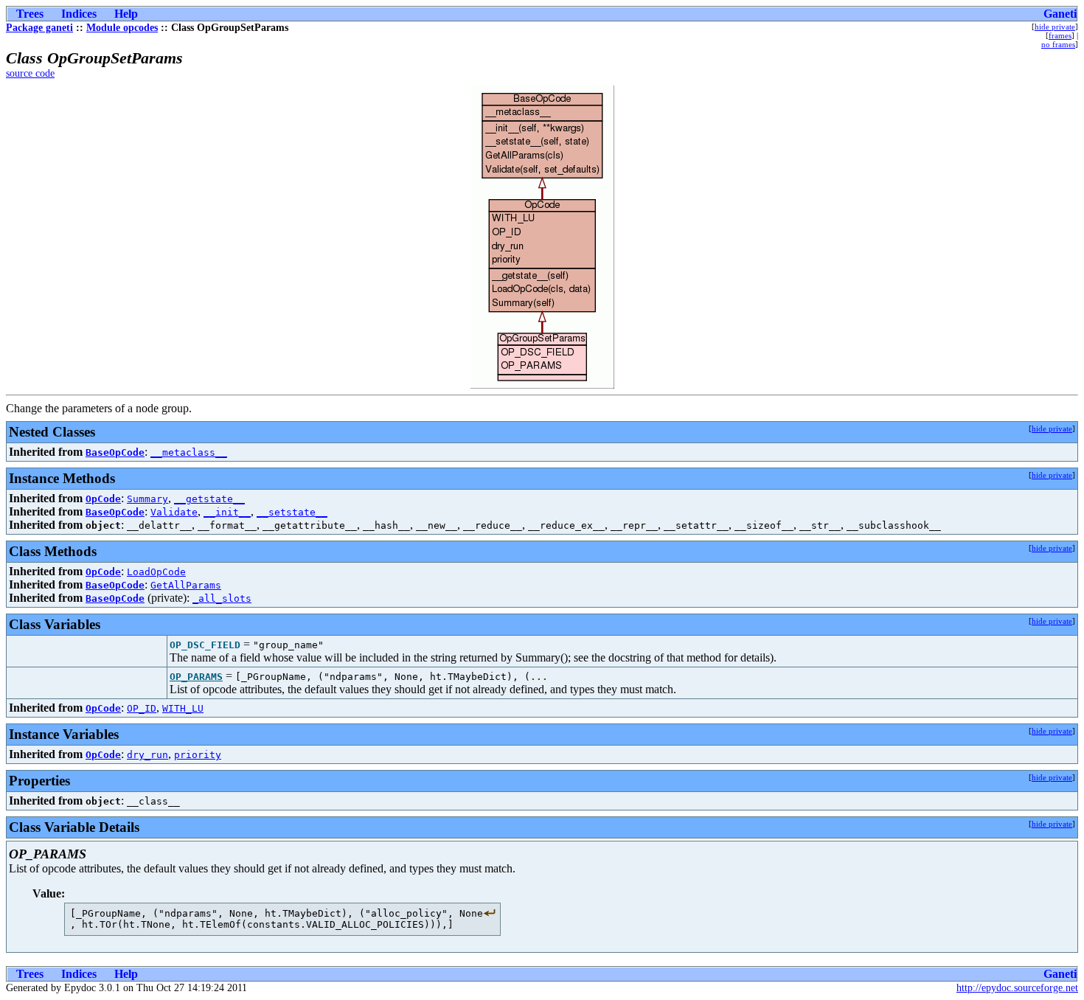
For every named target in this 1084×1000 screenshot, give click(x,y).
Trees (30, 13)
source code (30, 73)
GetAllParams (185, 585)
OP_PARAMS (196, 676)
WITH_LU (183, 708)
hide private (1055, 26)
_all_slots (221, 598)
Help (126, 13)
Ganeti (1060, 13)
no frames (1058, 44)
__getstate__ (209, 498)
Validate (174, 512)
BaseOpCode (115, 452)
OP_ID (141, 708)
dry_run (147, 754)
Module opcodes (122, 27)
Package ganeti (39, 27)
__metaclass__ (188, 452)
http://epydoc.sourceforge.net (1017, 987)
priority (197, 754)
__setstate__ (292, 512)
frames (1060, 35)
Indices (79, 13)
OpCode (103, 498)
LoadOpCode (156, 571)
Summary (147, 498)
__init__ (227, 512)
